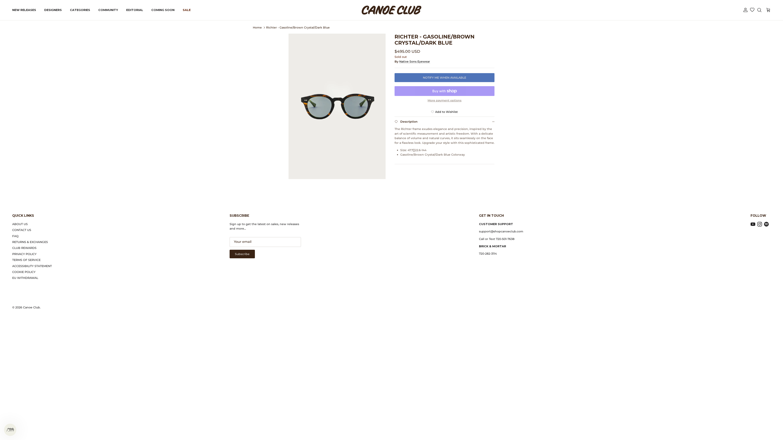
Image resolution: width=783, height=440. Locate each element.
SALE (187, 10)
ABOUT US (20, 224)
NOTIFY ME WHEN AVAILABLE (444, 77)
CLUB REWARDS (24, 248)
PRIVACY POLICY (24, 254)
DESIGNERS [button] (53, 10)
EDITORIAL (134, 10)
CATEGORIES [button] (80, 10)
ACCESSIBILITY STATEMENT (32, 266)
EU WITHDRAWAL (25, 278)
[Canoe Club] (391, 10)
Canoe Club (31, 307)
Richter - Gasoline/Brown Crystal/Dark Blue (298, 27)
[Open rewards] (10, 430)
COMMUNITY (108, 10)
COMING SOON (163, 10)
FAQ (15, 236)
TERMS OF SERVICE (26, 260)
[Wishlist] (752, 10)
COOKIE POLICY (23, 272)
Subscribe (242, 254)
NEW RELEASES (24, 10)
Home (257, 27)
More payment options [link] (444, 100)
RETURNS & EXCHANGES (30, 242)
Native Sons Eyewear (414, 61)
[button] (745, 10)
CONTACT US (21, 230)
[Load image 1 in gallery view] (337, 106)
